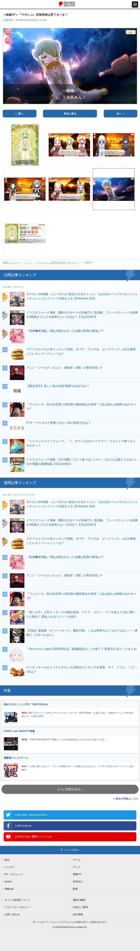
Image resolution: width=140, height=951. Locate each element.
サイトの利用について (17, 899)
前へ (20, 113)
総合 (7, 859)
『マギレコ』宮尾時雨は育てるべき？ (56, 262)
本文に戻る (70, 113)
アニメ (76, 866)
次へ (119, 113)
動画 (75, 888)
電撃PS (77, 874)
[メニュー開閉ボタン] (135, 4)
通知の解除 (79, 899)
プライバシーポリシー (17, 907)
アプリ (28, 262)
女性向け (78, 881)
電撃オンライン (12, 262)
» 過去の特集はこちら (126, 798)
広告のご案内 (80, 907)
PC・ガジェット (14, 874)
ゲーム (76, 859)
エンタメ (10, 866)
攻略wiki (9, 888)
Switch (8, 881)
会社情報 (78, 914)
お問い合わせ (12, 914)
